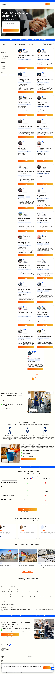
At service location (5, 56)
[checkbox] (1, 54)
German (3, 64)
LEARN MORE (28, 459)
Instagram (2, 656)
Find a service (10, 634)
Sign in (43, 4)
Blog (1, 661)
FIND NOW (11, 30)
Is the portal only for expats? (7, 607)
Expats (2, 660)
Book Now (26, 68)
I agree (47, 667)
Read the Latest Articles (27, 571)
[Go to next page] (38, 378)
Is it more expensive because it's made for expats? (11, 589)
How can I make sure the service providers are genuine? (12, 584)
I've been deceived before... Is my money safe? (10, 594)
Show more (35, 374)
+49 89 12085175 (3, 653)
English (3, 66)
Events (29, 657)
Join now (47, 4)
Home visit (4, 58)
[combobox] (48, 44)
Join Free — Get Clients (27, 509)
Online (3, 54)
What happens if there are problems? (8, 601)
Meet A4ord (30, 656)
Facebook (2, 657)
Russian (3, 68)
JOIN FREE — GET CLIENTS (28, 462)
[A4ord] (4, 4)
